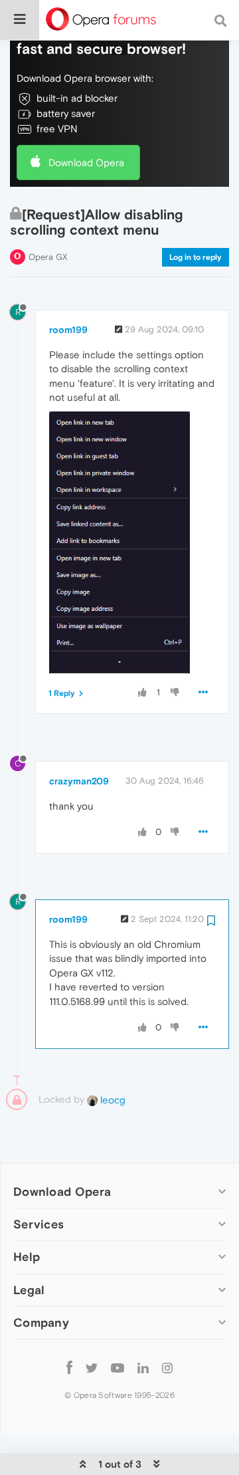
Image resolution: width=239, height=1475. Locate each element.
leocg (111, 1099)
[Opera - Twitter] (91, 1367)
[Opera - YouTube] (117, 1367)
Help (26, 1257)
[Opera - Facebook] (69, 1367)
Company (41, 1322)
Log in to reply (195, 257)
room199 (68, 329)
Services (38, 1224)
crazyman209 (79, 781)
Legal (29, 1290)
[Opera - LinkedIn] (143, 1367)
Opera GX (48, 257)
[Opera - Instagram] (167, 1367)
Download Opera (86, 162)
